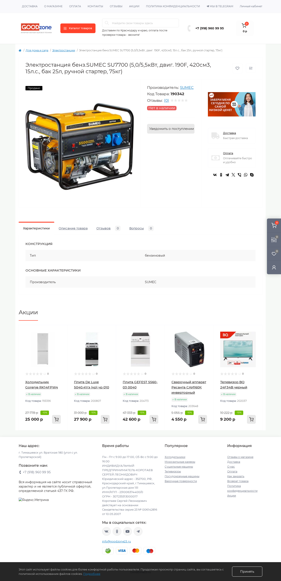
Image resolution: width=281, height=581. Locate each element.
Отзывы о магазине (240, 457)
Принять (247, 572)
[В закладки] (237, 68)
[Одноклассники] (221, 174)
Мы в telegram (221, 6)
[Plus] (58, 436)
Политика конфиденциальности (173, 6)
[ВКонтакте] (215, 174)
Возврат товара (238, 481)
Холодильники (175, 457)
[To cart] (56, 419)
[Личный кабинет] (274, 267)
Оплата (75, 6)
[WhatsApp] (245, 174)
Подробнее (91, 574)
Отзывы (116, 6)
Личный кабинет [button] (251, 6)
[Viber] (239, 174)
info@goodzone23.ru (116, 541)
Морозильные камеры (180, 461)
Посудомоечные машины (182, 476)
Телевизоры (173, 471)
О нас (231, 466)
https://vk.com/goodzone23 (106, 531)
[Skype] (251, 174)
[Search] (107, 23)
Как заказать (235, 476)
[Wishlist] (61, 340)
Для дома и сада (37, 50)
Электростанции (63, 50)
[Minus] (27, 436)
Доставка (30, 6)
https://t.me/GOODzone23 (138, 531)
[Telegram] (227, 174)
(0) (166, 100)
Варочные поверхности (181, 481)
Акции (134, 6)
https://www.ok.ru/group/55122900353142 (117, 531)
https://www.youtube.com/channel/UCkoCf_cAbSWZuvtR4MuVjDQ (127, 531)
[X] (233, 174)
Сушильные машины (179, 466)
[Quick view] (61, 331)
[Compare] (61, 348)
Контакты (95, 6)
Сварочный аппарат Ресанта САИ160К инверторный (188, 387)
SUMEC (187, 87)
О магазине (53, 6)
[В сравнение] (251, 68)
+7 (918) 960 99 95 (209, 28)
